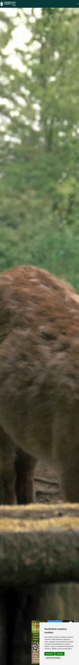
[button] (78, 4)
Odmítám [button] (60, 654)
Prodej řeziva (38, 660)
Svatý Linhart (39, 629)
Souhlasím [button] (49, 654)
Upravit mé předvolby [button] (53, 658)
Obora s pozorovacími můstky (37, 637)
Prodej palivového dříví (38, 657)
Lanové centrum (38, 631)
